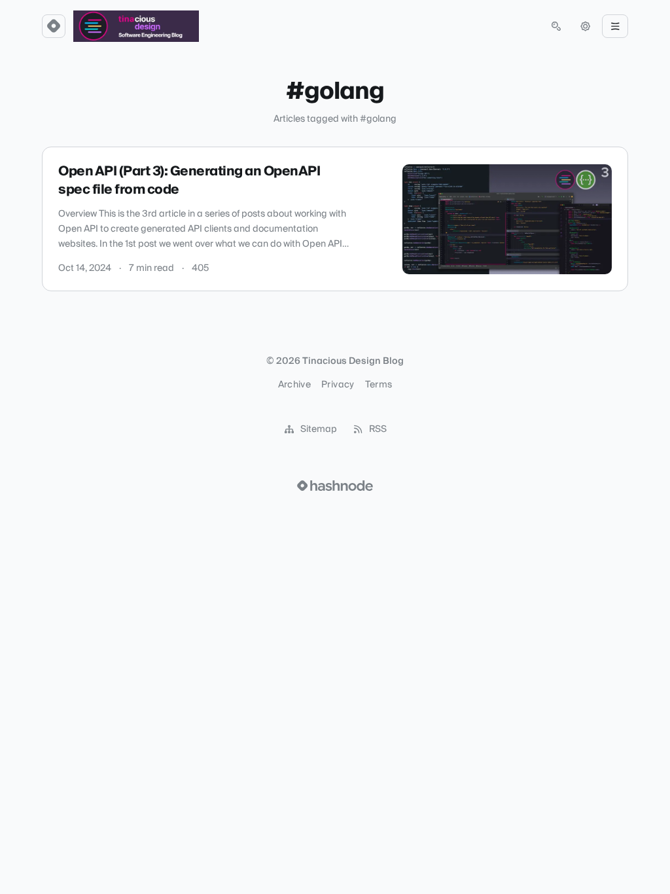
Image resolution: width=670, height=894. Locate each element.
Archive (294, 385)
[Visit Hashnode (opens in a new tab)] (335, 486)
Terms (379, 385)
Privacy (337, 385)
